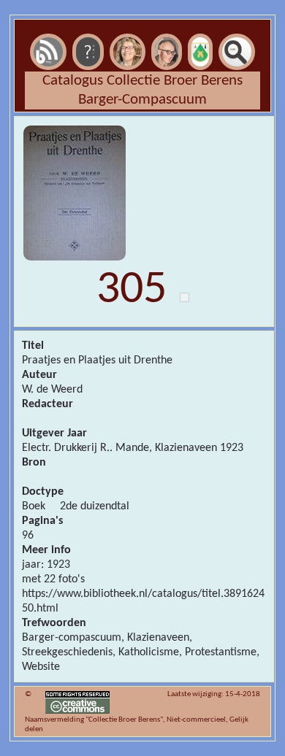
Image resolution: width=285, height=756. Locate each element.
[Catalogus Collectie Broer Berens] (166, 30)
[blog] (48, 30)
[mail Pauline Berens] (127, 30)
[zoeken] (236, 30)
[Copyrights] (77, 694)
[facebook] (200, 30)
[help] (88, 30)
